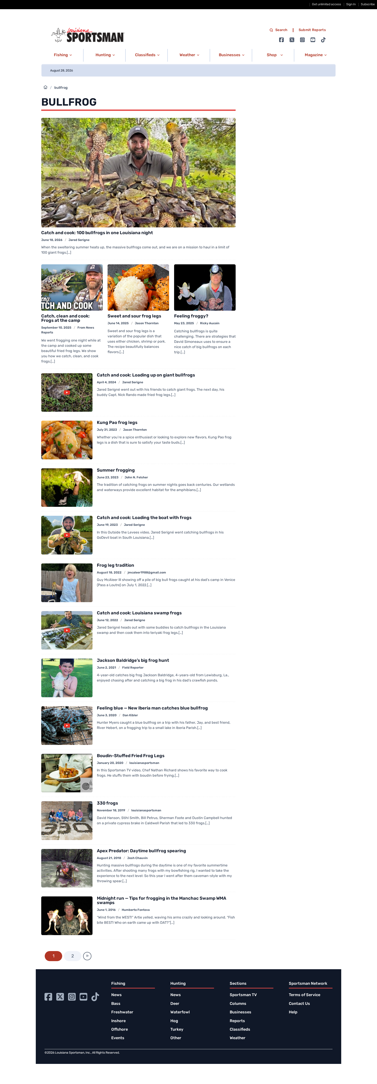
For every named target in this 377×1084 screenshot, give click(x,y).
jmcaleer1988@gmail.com (147, 572)
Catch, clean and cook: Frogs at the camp (65, 318)
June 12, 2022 (107, 620)
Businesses (240, 1012)
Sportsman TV (243, 995)
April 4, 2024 (106, 382)
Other (175, 1038)
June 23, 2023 (107, 477)
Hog (174, 1021)
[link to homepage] (87, 35)
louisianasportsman (144, 763)
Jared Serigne (79, 240)
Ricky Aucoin (209, 323)
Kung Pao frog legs (117, 423)
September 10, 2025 (56, 327)
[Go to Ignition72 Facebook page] (281, 39)
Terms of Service (304, 995)
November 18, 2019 (111, 810)
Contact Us (299, 1004)
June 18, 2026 (51, 240)
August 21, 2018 (109, 858)
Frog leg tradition (115, 565)
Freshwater (122, 1012)
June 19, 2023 (107, 525)
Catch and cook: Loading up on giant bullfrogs (146, 375)
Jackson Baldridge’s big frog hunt (133, 661)
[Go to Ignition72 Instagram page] (302, 39)
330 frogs (107, 803)
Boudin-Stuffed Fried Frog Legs (131, 756)
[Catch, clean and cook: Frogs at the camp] (72, 287)
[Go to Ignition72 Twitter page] (292, 39)
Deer (174, 1004)
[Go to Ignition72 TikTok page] (323, 39)
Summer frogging (116, 470)
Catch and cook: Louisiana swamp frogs (139, 613)
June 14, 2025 (118, 323)
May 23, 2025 (184, 323)
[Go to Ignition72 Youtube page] (312, 39)
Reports (237, 1021)
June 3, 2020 (107, 715)
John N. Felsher (136, 477)
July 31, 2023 (107, 430)
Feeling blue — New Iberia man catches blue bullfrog (152, 708)
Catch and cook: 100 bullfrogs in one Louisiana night (97, 233)
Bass (115, 1004)
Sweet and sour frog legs (134, 316)
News (116, 995)
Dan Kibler (130, 715)
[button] (62, 55)
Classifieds (240, 1030)
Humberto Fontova (136, 910)
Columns (238, 1004)
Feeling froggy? (191, 316)
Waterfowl (180, 1012)
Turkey (176, 1030)
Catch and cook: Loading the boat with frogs (144, 518)
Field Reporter (133, 667)
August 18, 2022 (109, 572)
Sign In (351, 4)
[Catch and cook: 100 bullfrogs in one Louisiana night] (138, 172)
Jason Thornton (147, 323)
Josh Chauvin (137, 858)
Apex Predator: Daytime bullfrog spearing (141, 851)
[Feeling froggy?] (205, 287)
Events (117, 1038)
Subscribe (368, 4)
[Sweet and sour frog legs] (138, 287)
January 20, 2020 (110, 763)
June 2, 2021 (106, 667)
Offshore (119, 1030)
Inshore (118, 1021)
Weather (237, 1038)
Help (293, 1012)
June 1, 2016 (106, 910)
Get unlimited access (326, 4)
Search (281, 30)
